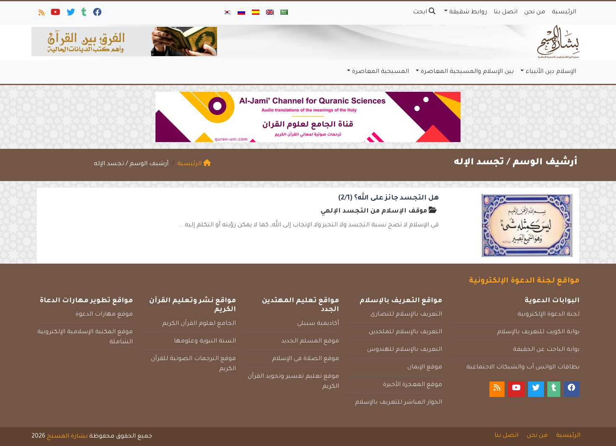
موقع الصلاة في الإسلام (305, 359)
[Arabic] (284, 13)
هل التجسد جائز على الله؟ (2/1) (388, 198)
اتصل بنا (506, 12)
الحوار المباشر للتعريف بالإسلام (398, 402)
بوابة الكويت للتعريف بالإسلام (538, 332)
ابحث (421, 12)
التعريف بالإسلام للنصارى (406, 314)
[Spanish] (255, 13)
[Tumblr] (83, 14)
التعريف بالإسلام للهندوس (404, 350)
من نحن (534, 12)
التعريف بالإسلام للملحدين (405, 332)
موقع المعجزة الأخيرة (412, 385)
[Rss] (40, 14)
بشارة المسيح (67, 436)
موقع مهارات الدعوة (104, 314)
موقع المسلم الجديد (310, 341)
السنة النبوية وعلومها (205, 341)
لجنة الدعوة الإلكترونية (549, 314)
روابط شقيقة (468, 12)
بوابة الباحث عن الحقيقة (546, 350)
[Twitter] (70, 14)
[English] (270, 13)
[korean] (227, 13)
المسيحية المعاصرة (380, 72)
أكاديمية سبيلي (318, 324)
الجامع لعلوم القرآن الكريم (199, 324)
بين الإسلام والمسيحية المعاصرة (467, 72)
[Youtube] (55, 14)
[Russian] (241, 13)
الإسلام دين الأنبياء (550, 72)
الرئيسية (564, 12)
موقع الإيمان (424, 367)
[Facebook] (96, 14)
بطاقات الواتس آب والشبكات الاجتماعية (523, 367)
